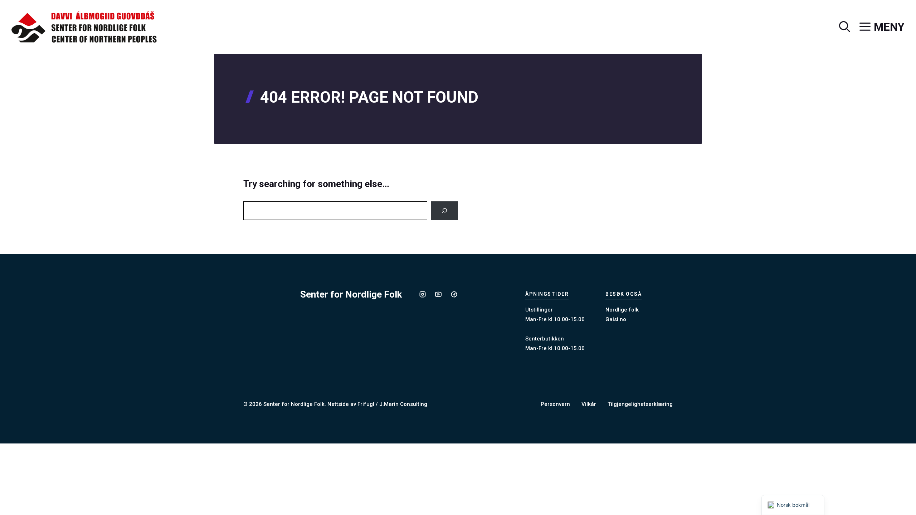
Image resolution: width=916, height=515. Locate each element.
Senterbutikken (544, 338)
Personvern (555, 404)
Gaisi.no (615, 319)
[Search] (444, 210)
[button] (840, 27)
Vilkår (588, 404)
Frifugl (365, 404)
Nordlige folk (622, 309)
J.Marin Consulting (403, 404)
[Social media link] (422, 294)
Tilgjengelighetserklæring (640, 404)
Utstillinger (539, 309)
